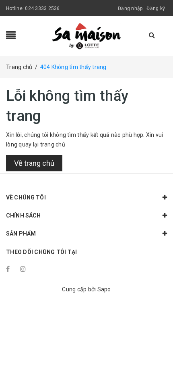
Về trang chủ (34, 163)
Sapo (104, 289)
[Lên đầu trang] (157, 350)
